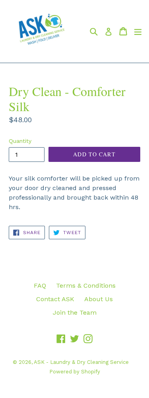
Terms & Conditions (86, 285)
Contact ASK (55, 299)
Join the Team (75, 312)
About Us (98, 299)
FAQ (40, 285)
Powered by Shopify (74, 372)
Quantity (20, 141)
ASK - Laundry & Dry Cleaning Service (81, 362)
